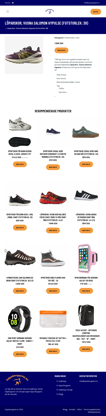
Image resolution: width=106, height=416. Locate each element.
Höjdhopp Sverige (65, 390)
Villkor (79, 409)
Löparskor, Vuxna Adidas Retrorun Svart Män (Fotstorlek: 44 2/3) (86, 217)
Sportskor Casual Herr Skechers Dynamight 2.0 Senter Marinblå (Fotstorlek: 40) (53, 154)
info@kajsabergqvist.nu (91, 3)
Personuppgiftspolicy (92, 409)
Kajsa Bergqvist (64, 385)
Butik (95, 12)
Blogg (60, 394)
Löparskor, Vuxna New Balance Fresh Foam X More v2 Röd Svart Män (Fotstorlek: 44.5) (53, 217)
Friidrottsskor (69, 38)
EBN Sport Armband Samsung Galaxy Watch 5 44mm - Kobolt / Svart (19, 341)
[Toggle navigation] (7, 11)
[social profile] (12, 3)
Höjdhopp (62, 381)
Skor (78, 38)
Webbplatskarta (94, 412)
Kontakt (72, 409)
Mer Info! (61, 50)
